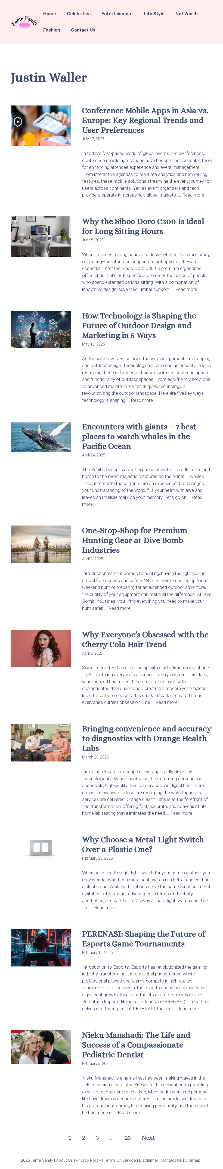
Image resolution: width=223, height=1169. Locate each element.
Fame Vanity (42, 1160)
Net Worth (186, 13)
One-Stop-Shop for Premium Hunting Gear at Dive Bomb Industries (134, 540)
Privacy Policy (88, 1160)
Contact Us (83, 30)
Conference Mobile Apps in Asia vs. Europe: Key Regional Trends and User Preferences (145, 120)
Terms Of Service (119, 1160)
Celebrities (79, 13)
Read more (193, 195)
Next (148, 1137)
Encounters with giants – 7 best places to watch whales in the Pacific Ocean (139, 436)
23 (128, 1137)
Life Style (154, 13)
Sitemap (192, 1160)
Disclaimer (148, 1160)
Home (49, 13)
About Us (64, 1160)
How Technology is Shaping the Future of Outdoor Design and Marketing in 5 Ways (139, 325)
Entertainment (117, 13)
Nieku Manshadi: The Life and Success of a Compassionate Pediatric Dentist (136, 1044)
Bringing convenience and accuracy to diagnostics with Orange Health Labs (146, 738)
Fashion (51, 30)
